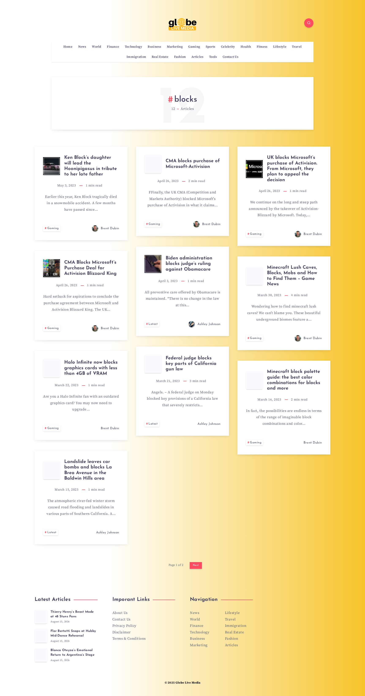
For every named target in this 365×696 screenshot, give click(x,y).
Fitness (262, 47)
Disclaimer (121, 632)
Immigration (136, 57)
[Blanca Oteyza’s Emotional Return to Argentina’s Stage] (41, 655)
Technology (133, 47)
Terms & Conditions (129, 638)
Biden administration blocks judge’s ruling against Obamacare (189, 264)
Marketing (175, 47)
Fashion (180, 57)
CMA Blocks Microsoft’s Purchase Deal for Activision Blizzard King (90, 268)
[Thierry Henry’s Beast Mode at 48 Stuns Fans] (41, 616)
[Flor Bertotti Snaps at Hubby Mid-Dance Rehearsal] (41, 636)
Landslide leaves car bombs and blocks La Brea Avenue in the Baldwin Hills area (88, 470)
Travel (297, 47)
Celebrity (228, 47)
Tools (213, 57)
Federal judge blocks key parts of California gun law (191, 364)
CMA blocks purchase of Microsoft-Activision (193, 164)
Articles (197, 57)
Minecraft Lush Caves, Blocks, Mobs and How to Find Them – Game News (292, 276)
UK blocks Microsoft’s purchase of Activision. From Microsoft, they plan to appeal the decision (292, 168)
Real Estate (160, 57)
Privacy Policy (124, 625)
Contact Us (230, 57)
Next (196, 565)
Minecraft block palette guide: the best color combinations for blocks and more (293, 380)
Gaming (194, 47)
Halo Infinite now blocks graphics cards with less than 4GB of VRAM (91, 368)
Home (67, 47)
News (82, 47)
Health (246, 47)
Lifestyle (279, 47)
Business (154, 47)
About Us (120, 613)
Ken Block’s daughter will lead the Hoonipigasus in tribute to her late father (90, 166)
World (96, 47)
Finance (113, 47)
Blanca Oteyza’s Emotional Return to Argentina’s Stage (72, 653)
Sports (210, 47)
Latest (153, 324)
